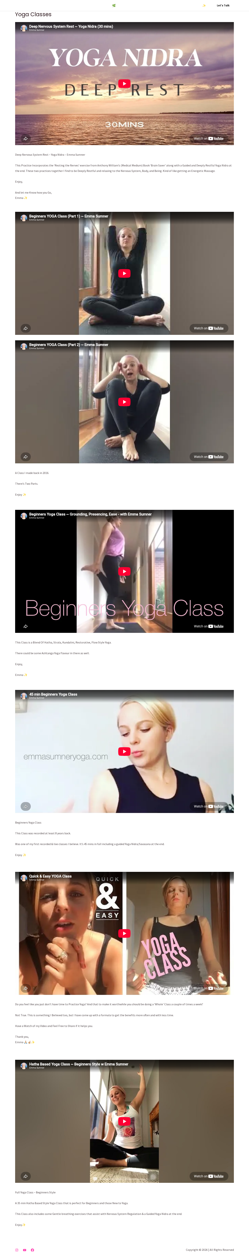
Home (32, 5)
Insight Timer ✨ (195, 5)
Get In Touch (171, 5)
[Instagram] (16, 1250)
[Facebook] (32, 1250)
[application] (155, 5)
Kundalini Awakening (77, 5)
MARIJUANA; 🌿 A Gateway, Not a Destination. (124, 5)
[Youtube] (24, 1250)
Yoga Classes (50, 5)
